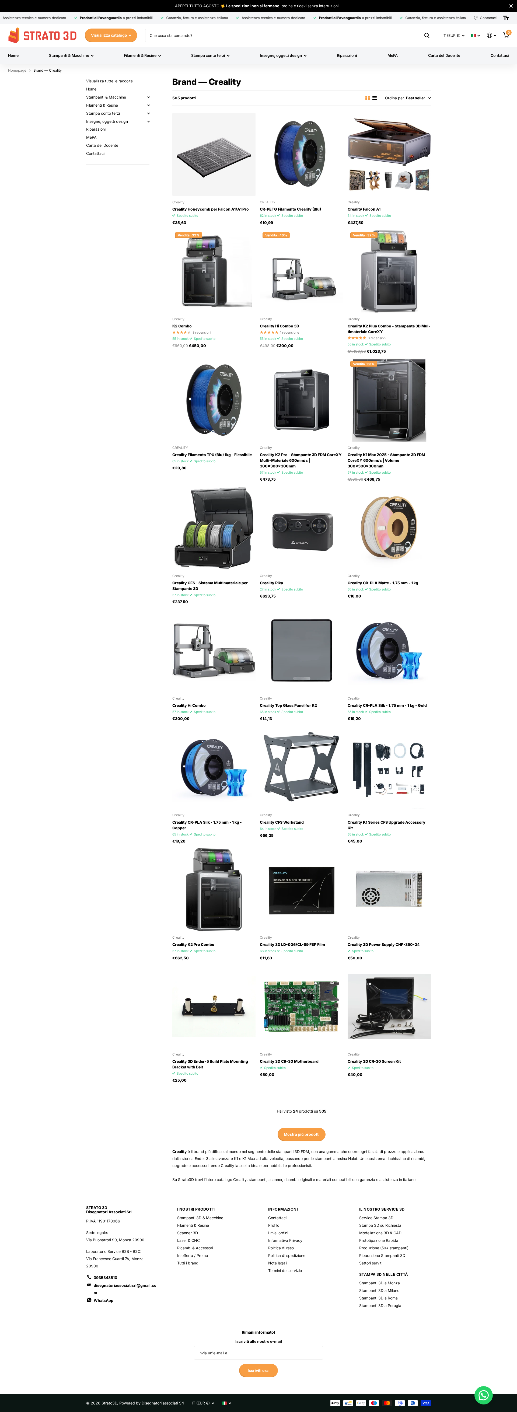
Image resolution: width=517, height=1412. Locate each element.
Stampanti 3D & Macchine (200, 1217)
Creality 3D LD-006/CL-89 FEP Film (292, 944)
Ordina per (394, 98)
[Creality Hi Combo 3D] (301, 271)
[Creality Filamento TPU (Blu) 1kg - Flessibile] (214, 400)
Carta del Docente (444, 55)
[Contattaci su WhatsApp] (483, 1395)
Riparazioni (347, 55)
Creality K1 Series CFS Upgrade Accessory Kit (386, 825)
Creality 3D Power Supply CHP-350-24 (384, 944)
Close (511, 6)
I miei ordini (278, 1233)
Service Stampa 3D (376, 1217)
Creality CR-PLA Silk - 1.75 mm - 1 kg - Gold (387, 705)
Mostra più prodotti (302, 1134)
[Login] (492, 35)
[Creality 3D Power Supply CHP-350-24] (389, 889)
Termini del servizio (285, 1270)
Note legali (277, 1263)
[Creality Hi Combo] (214, 650)
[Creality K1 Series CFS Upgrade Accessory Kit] (389, 767)
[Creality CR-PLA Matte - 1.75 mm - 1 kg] (389, 527)
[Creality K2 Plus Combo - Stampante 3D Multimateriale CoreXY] (389, 271)
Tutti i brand (187, 1263)
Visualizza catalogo (109, 35)
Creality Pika (271, 583)
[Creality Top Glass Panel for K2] (301, 650)
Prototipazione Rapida (378, 1240)
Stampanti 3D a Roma (378, 1298)
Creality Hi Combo (189, 705)
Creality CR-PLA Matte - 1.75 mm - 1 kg (383, 583)
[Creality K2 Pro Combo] (214, 889)
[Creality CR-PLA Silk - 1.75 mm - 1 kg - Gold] (389, 650)
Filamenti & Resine (140, 55)
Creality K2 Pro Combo (193, 944)
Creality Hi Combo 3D (279, 326)
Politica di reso (281, 1248)
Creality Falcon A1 (364, 209)
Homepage (17, 70)
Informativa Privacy (285, 1240)
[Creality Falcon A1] (389, 154)
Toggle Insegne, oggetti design (148, 121)
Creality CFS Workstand (282, 822)
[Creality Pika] (301, 527)
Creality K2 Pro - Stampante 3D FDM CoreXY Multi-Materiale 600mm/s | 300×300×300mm (301, 460)
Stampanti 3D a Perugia (380, 1305)
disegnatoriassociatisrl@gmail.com (125, 1289)
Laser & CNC (188, 1240)
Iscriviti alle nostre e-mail (258, 1341)
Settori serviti (370, 1263)
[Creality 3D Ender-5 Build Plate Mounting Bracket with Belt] (214, 1006)
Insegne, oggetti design (281, 55)
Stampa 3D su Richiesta (380, 1225)
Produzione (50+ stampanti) (383, 1248)
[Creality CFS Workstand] (301, 767)
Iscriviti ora (258, 1370)
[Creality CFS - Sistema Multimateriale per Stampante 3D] (214, 527)
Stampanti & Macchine (69, 55)
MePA (392, 55)
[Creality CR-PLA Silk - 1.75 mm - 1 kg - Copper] (214, 767)
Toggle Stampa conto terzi (148, 113)
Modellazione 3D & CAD (380, 1233)
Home (13, 55)
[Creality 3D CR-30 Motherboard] (301, 1006)
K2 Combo (182, 326)
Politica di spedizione (286, 1255)
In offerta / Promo (192, 1255)
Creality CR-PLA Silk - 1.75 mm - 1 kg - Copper (207, 825)
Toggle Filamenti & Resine (148, 105)
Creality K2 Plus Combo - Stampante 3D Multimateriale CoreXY (389, 329)
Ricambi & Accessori (195, 1248)
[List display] (374, 98)
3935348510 (105, 1277)
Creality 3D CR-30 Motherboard (289, 1061)
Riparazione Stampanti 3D (382, 1255)
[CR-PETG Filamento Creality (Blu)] (301, 154)
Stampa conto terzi (208, 55)
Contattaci (500, 55)
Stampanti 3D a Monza (379, 1283)
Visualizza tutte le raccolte (109, 81)
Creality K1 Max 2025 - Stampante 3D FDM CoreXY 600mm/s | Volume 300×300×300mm (386, 460)
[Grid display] (367, 98)
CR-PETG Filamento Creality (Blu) (290, 209)
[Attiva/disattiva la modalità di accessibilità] (506, 18)
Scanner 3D (187, 1233)
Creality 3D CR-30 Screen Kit (374, 1061)
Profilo (273, 1225)
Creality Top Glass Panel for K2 (288, 705)
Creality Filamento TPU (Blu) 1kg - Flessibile (212, 454)
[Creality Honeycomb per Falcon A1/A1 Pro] (214, 154)
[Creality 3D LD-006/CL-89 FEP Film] (301, 889)
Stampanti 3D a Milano (379, 1290)
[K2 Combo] (214, 271)
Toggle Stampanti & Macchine (148, 97)
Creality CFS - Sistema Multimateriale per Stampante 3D (210, 586)
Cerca (427, 35)
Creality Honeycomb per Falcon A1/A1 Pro (210, 209)
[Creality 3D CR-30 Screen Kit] (389, 1006)
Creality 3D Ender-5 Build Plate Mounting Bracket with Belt (210, 1064)
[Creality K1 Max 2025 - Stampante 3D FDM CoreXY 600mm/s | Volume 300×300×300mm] (389, 400)
